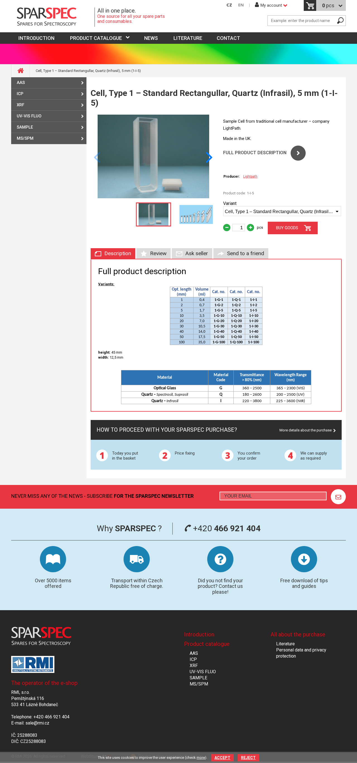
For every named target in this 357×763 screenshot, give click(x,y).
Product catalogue (96, 38)
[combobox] (282, 211)
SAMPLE (25, 127)
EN (241, 5)
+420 (225, 528)
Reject (248, 757)
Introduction (199, 634)
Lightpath (250, 176)
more (201, 757)
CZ (229, 5)
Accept (222, 757)
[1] (338, 496)
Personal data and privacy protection (301, 653)
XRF (20, 104)
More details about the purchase (305, 430)
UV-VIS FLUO (29, 116)
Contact (228, 38)
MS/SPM (25, 138)
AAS (21, 82)
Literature (187, 38)
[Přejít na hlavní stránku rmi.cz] (53, 17)
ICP (20, 93)
